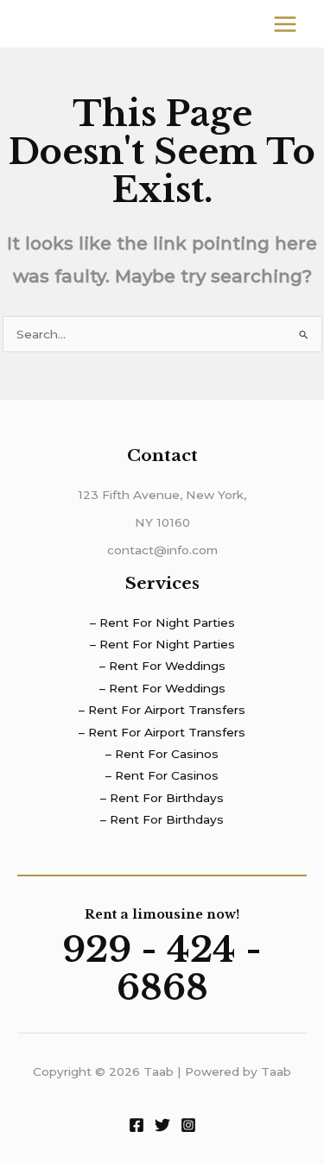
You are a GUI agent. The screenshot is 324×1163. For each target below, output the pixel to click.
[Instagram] (188, 1125)
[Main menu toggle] (286, 24)
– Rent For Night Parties (162, 622)
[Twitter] (162, 1125)
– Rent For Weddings (162, 666)
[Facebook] (136, 1125)
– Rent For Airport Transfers (162, 710)
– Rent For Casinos (162, 754)
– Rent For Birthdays (162, 798)
